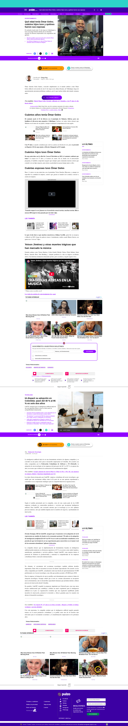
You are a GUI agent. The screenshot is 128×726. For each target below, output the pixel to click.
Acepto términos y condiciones (41, 355)
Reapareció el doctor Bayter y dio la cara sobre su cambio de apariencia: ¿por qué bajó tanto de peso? (91, 167)
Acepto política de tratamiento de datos (43, 358)
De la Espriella (27, 14)
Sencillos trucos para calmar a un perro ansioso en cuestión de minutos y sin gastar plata (89, 380)
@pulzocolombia (34, 106)
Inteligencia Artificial (40, 624)
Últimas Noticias (86, 14)
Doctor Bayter (36, 14)
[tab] (48, 373)
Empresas (28, 624)
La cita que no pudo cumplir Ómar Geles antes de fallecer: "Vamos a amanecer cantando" (40, 225)
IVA (61, 14)
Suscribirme (93, 714)
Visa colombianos (44, 14)
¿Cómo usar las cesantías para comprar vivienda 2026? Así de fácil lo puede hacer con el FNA (56, 380)
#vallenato (43, 110)
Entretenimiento (30, 18)
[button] (25, 10)
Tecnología (29, 395)
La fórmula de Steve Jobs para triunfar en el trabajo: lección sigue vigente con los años (92, 552)
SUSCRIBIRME (89, 351)
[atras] (74, 226)
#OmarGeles (71, 108)
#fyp (47, 110)
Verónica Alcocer (69, 14)
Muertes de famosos (39, 367)
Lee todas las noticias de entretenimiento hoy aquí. (40, 294)
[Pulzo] (33, 10)
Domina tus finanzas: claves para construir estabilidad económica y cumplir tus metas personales (40, 380)
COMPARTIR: (29, 53)
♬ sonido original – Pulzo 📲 (56, 110)
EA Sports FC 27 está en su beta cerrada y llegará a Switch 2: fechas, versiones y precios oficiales (63, 523)
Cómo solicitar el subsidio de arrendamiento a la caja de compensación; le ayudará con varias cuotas (73, 380)
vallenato (29, 367)
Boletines (108, 13)
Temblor (78, 14)
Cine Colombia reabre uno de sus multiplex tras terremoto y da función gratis (91, 178)
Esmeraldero (53, 14)
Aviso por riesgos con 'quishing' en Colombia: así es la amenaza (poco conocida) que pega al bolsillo (91, 541)
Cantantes (50, 367)
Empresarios (51, 624)
